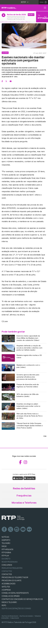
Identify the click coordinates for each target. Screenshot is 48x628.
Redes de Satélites (24, 488)
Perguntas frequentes (12, 568)
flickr (29, 529)
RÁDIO (4, 546)
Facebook (4, 529)
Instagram (17, 529)
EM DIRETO (6, 558)
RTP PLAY (5, 555)
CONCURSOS (7, 565)
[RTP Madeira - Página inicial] (16, 7)
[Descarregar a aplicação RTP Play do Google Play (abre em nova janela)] (29, 478)
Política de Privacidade (10, 616)
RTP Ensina (6, 552)
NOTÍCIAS (5, 537)
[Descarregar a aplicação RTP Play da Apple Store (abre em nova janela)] (18, 478)
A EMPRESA (6, 590)
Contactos (7, 571)
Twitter (10, 529)
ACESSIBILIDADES (8, 583)
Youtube (23, 529)
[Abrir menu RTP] (24, 2)
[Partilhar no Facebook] (2, 81)
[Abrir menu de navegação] (46, 8)
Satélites (6, 586)
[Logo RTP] (13, 518)
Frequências (24, 495)
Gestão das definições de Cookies (16, 608)
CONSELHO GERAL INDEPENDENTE (15, 593)
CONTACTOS (7, 574)
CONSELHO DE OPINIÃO (11, 596)
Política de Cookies (26, 616)
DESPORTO (6, 540)
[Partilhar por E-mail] (10, 81)
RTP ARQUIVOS (7, 549)
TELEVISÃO (6, 543)
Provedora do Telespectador (15, 577)
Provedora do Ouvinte (11, 580)
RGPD (4, 605)
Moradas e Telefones (24, 502)
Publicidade (14, 618)
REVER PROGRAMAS (9, 562)
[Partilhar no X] (6, 81)
